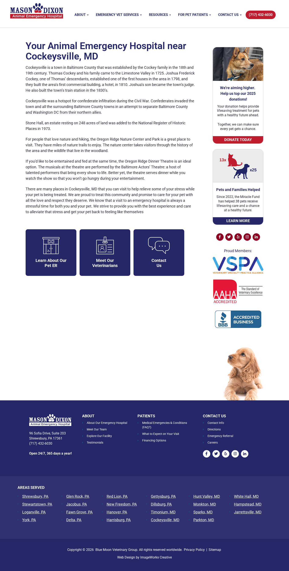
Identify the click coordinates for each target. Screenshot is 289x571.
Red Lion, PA (117, 496)
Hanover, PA (117, 512)
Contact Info (216, 422)
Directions (214, 429)
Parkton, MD (203, 520)
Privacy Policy (194, 550)
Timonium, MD (163, 512)
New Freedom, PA (122, 504)
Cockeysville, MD (165, 520)
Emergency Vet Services (118, 15)
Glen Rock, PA (77, 496)
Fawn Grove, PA (79, 512)
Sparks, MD (203, 512)
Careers (213, 442)
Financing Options (154, 440)
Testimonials (95, 442)
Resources (159, 15)
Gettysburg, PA (163, 496)
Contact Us (228, 15)
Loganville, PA (34, 512)
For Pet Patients (193, 15)
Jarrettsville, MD (247, 512)
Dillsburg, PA (161, 504)
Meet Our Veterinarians (105, 263)
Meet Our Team (97, 429)
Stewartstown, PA (37, 504)
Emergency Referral (220, 436)
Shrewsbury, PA (35, 496)
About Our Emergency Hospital (107, 422)
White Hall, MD (246, 496)
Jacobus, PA (76, 504)
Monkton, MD (204, 504)
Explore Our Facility (99, 436)
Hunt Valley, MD (206, 496)
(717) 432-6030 (260, 15)
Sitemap (215, 550)
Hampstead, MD (247, 504)
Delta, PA (73, 520)
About (80, 15)
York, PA (29, 520)
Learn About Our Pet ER (51, 263)
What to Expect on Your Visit (160, 434)
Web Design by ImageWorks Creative (144, 557)
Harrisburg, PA (119, 520)
